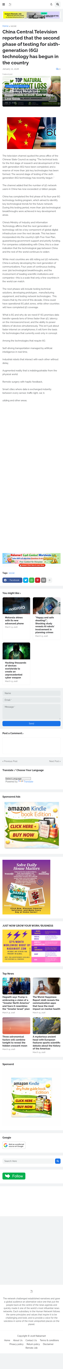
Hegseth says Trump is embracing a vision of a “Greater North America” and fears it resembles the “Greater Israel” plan (16, 1003)
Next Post (54, 761)
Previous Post (10, 761)
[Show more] (49, 580)
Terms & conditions (49, 1340)
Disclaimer (48, 1344)
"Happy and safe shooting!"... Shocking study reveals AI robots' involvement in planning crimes (45, 625)
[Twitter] (25, 580)
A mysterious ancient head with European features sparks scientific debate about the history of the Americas (46, 1042)
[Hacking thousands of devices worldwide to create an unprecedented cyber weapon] (16, 651)
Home (5, 26)
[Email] (43, 580)
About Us (17, 1340)
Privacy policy (16, 1344)
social (13, 26)
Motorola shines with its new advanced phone (14, 620)
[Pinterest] (37, 580)
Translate (28, 781)
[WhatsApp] (31, 580)
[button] (3, 4)
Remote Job (32, 1348)
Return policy (33, 1344)
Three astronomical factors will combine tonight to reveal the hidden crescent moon (14, 1041)
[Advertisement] (31, 447)
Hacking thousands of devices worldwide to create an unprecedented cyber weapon (15, 670)
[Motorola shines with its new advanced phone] (16, 605)
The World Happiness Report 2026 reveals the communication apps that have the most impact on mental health (46, 1003)
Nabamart (41, 1336)
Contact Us (31, 1340)
